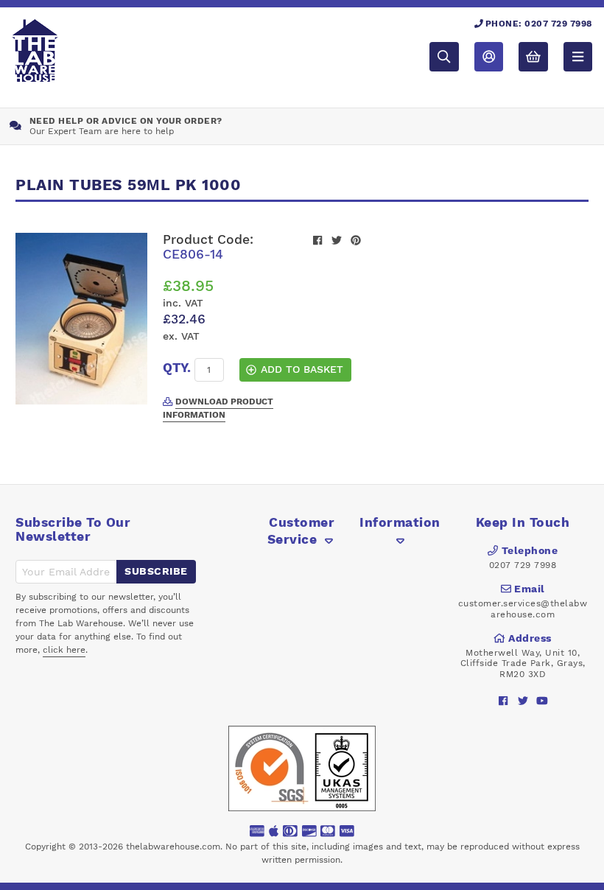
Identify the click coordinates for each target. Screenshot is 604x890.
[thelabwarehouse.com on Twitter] (522, 701)
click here (64, 650)
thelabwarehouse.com (173, 846)
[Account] (488, 56)
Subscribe (156, 571)
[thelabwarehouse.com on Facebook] (503, 701)
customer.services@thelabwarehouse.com (523, 609)
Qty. (177, 367)
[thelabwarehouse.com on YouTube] (541, 701)
